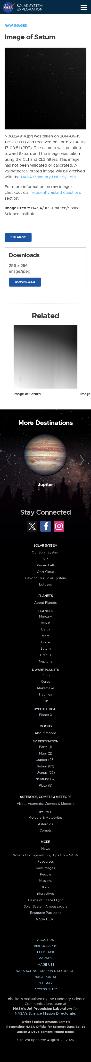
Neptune (45, 661)
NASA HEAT (45, 919)
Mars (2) (45, 753)
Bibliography (45, 946)
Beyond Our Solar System (45, 578)
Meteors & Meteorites (45, 817)
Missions (45, 881)
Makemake (45, 688)
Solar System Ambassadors (45, 906)
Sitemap (45, 983)
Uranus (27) (45, 772)
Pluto (45, 675)
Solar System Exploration (27, 7)
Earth (45, 629)
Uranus (45, 655)
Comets (46, 830)
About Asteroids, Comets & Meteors (45, 804)
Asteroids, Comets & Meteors (45, 797)
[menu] (83, 7)
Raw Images (16, 25)
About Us (45, 940)
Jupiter (45, 485)
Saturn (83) (45, 766)
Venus (45, 623)
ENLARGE (18, 237)
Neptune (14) (45, 779)
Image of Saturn (27, 394)
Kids (45, 887)
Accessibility (45, 989)
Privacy (45, 958)
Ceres (45, 681)
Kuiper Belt (45, 565)
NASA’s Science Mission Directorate (45, 1013)
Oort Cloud (45, 572)
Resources (45, 861)
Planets (45, 596)
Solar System (45, 545)
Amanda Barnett (57, 1022)
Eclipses (45, 584)
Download (25, 282)
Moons (45, 726)
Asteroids (45, 824)
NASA (6, 7)
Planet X (45, 715)
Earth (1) (45, 747)
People (45, 874)
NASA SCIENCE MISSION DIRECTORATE (45, 971)
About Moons (46, 733)
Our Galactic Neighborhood (27, 18)
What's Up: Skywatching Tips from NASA (45, 855)
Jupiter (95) (45, 760)
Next (81, 460)
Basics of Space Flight (45, 900)
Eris (46, 701)
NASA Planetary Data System (48, 177)
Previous (10, 460)
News (45, 848)
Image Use (45, 964)
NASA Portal (45, 977)
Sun (46, 559)
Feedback (45, 952)
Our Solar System (45, 552)
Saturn (46, 648)
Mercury (45, 616)
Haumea (45, 694)
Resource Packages (45, 913)
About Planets (45, 602)
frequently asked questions (55, 193)
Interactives (45, 893)
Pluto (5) (45, 785)
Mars (46, 636)
